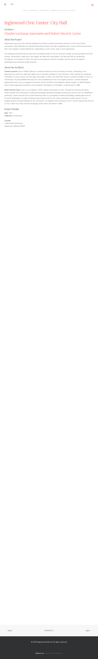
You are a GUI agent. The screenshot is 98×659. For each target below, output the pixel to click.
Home (25, 10)
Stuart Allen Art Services (53, 653)
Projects (49, 630)
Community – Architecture (39, 10)
